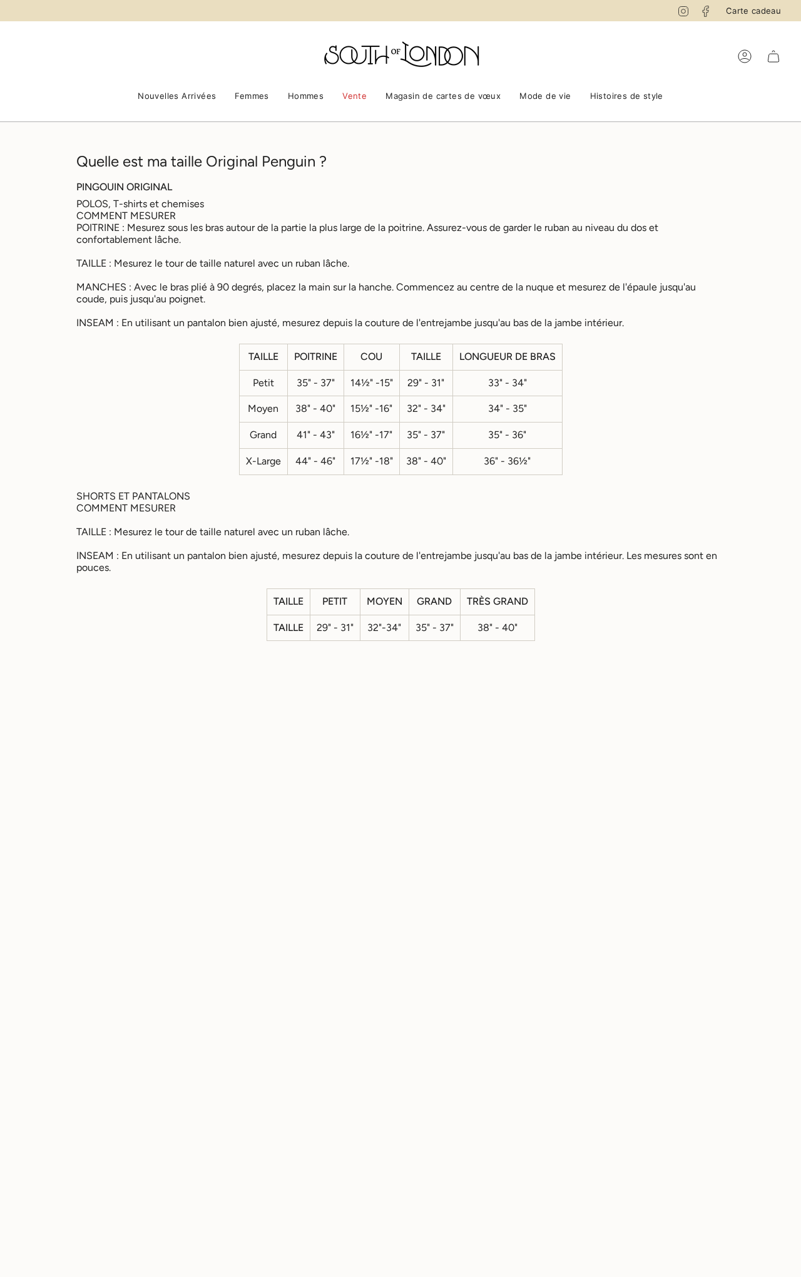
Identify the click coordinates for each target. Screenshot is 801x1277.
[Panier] (773, 56)
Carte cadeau (753, 11)
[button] (176, 97)
